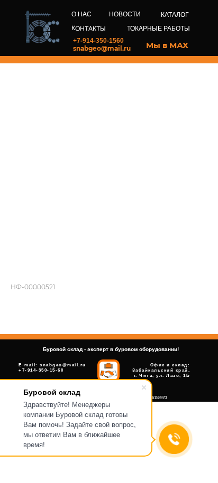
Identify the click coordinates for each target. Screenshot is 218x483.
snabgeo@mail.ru (102, 48)
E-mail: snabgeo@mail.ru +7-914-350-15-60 (52, 368)
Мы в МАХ (167, 45)
